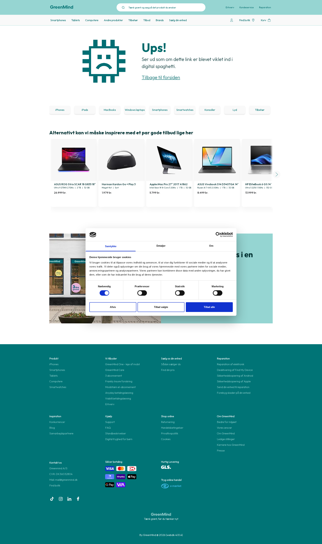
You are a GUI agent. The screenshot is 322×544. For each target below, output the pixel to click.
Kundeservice (246, 7)
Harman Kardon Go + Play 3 (119, 184)
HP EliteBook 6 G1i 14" (258, 184)
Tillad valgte (161, 307)
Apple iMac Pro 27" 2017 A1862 (168, 184)
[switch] (142, 293)
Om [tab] (211, 245)
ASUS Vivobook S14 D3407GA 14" (217, 184)
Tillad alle (209, 307)
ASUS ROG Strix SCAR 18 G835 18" (75, 184)
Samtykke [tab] (111, 246)
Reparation (265, 7)
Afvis (113, 307)
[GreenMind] (61, 7)
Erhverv (230, 7)
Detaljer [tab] (161, 245)
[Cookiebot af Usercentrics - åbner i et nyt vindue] (218, 234)
